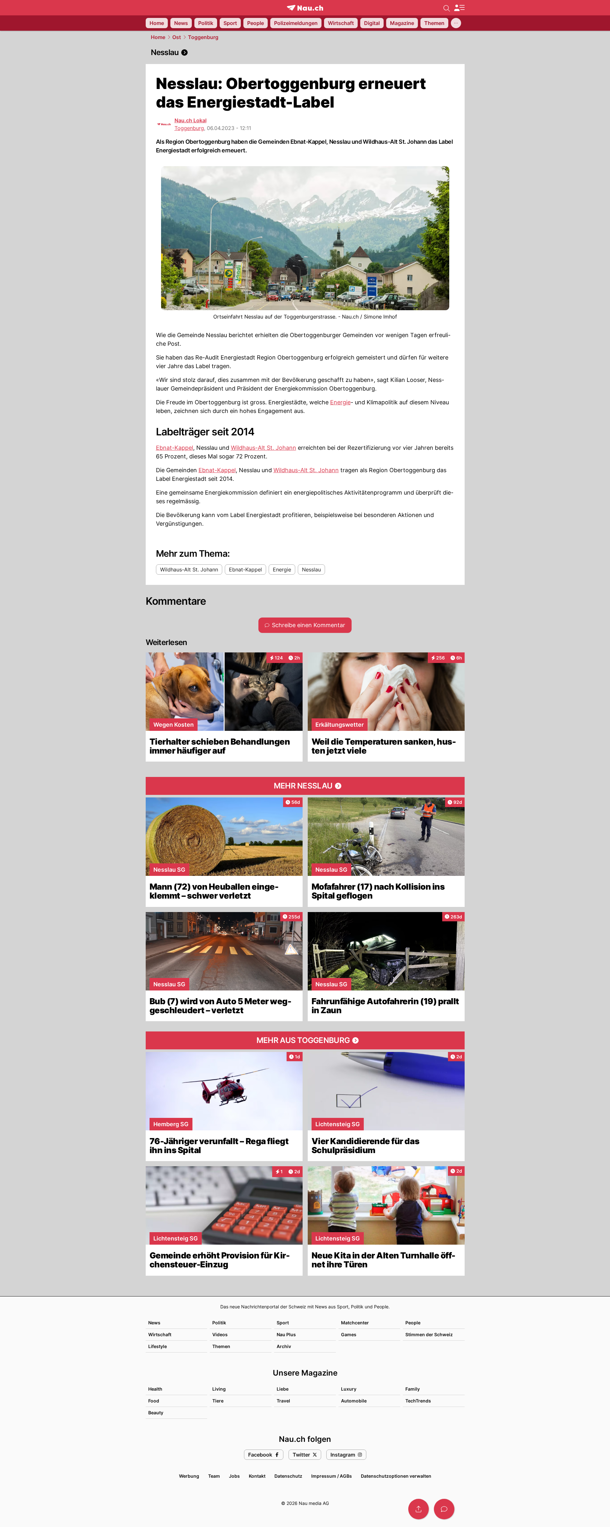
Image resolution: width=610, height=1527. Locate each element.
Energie (340, 402)
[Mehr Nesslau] (305, 786)
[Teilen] (418, 1509)
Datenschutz (288, 1476)
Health (155, 1389)
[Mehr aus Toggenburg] (305, 1040)
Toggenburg (203, 37)
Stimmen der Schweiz (429, 1334)
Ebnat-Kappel (174, 447)
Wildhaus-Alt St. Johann (263, 447)
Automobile (354, 1400)
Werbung (189, 1476)
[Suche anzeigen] (446, 8)
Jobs (234, 1476)
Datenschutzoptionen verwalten (396, 1476)
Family (412, 1389)
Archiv (284, 1346)
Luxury (348, 1389)
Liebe (283, 1389)
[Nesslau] (305, 52)
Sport (283, 1322)
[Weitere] (456, 23)
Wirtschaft (159, 1334)
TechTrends (418, 1400)
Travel (283, 1400)
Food (153, 1400)
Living (219, 1389)
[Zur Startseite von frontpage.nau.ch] (305, 8)
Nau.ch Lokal (191, 120)
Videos (220, 1334)
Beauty (155, 1412)
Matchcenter (355, 1322)
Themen (221, 1346)
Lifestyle (157, 1346)
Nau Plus (286, 1334)
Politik (219, 1322)
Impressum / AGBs (331, 1476)
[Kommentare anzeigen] (444, 1509)
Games (348, 1334)
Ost (176, 37)
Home (158, 37)
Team (214, 1476)
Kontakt (257, 1476)
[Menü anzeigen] (459, 8)
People (412, 1322)
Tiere (218, 1400)
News (154, 1322)
